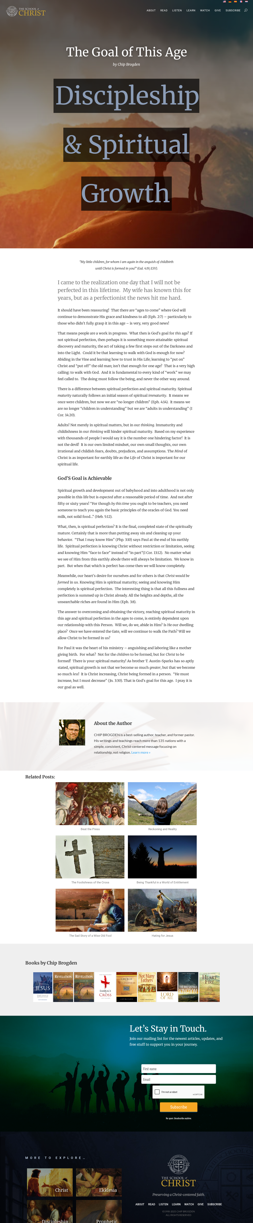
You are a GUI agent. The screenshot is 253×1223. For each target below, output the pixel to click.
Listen (177, 10)
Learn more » (140, 752)
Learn (191, 10)
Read (164, 10)
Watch (205, 10)
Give (218, 10)
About (151, 10)
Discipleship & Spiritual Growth (127, 144)
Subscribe (233, 10)
